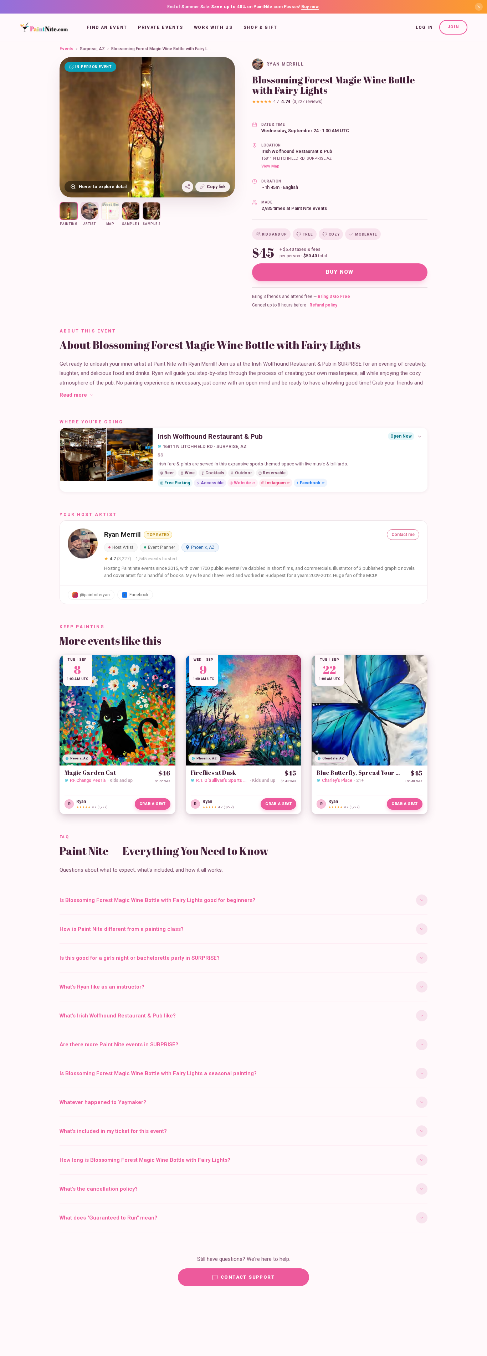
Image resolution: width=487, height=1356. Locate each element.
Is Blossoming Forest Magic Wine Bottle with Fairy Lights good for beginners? (157, 900)
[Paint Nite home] (44, 27)
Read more (73, 395)
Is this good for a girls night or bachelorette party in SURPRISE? (140, 958)
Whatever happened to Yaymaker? (103, 1102)
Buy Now (340, 272)
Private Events (160, 27)
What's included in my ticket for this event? (113, 1131)
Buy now (310, 6)
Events (66, 48)
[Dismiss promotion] (479, 7)
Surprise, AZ (92, 48)
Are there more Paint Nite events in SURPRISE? (119, 1044)
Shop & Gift (260, 27)
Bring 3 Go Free (334, 296)
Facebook (310, 482)
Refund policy (323, 305)
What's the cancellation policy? (99, 1189)
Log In (424, 27)
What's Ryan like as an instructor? (102, 987)
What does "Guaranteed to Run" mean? (108, 1218)
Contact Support (248, 1277)
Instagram (275, 482)
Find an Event (107, 27)
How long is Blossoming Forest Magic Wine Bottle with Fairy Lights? (145, 1160)
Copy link (216, 186)
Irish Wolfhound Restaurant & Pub (296, 151)
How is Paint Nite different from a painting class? (122, 929)
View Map (270, 166)
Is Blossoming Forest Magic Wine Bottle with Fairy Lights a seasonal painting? (158, 1073)
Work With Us (213, 27)
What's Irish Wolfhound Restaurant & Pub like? (118, 1015)
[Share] (187, 186)
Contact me (403, 534)
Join (453, 27)
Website (242, 482)
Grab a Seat (152, 803)
